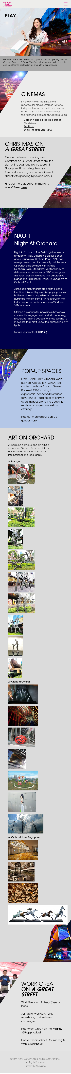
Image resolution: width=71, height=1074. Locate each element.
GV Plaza (29, 127)
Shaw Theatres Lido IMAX (38, 130)
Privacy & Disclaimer (35, 1066)
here (24, 187)
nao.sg (42, 332)
